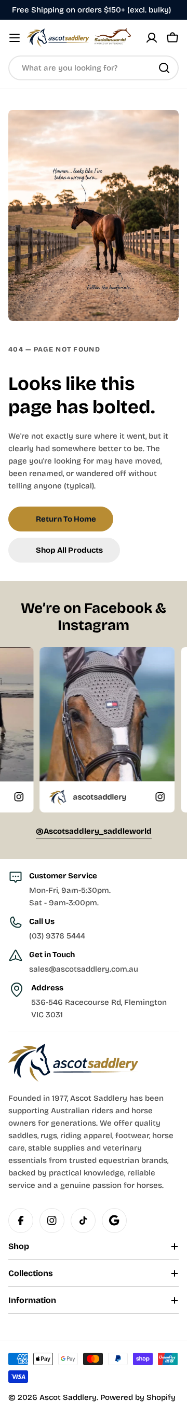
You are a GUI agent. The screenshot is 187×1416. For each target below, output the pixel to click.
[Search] (164, 68)
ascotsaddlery (67, 797)
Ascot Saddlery (68, 1397)
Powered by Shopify (138, 1397)
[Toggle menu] (14, 38)
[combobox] (93, 67)
